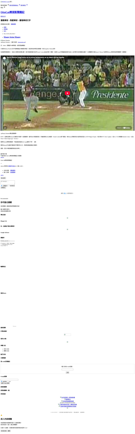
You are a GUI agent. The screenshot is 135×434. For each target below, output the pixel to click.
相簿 (5, 27)
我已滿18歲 (3, 431)
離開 (9, 431)
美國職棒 (12, 172)
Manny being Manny (12, 37)
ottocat (2, 157)
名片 (5, 31)
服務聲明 (82, 412)
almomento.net (21, 42)
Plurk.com (14, 326)
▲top (2, 175)
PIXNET (56, 412)
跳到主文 (3, 16)
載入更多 (3, 178)
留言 (13, 166)
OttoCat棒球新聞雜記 (12, 12)
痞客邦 (10, 166)
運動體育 (13, 24)
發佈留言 (3, 187)
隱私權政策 (76, 412)
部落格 (6, 29)
